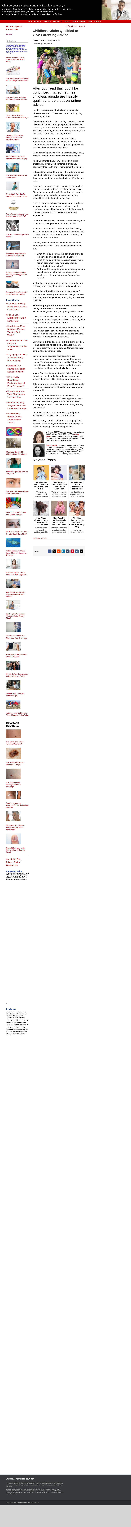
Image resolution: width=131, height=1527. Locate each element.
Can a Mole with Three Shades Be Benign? (14, 764)
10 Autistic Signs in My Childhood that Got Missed (16, 453)
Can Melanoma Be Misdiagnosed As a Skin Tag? (13, 785)
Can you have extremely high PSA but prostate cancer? (17, 80)
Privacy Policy (13, 862)
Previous (72, 26)
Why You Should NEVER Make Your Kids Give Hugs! (16, 637)
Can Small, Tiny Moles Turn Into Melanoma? (14, 743)
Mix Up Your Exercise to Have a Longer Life (16, 318)
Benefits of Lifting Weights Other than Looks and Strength (17, 405)
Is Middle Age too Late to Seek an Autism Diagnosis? (16, 574)
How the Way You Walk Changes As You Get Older (16, 394)
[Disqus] (59, 582)
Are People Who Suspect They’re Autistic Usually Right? (15, 616)
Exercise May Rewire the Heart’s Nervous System (16, 368)
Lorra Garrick (51, 445)
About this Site (13, 859)
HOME (9, 34)
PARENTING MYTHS (39, 538)
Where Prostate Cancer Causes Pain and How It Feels (15, 60)
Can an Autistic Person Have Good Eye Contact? (17, 492)
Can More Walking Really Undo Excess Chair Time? (17, 306)
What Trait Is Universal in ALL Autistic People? (16, 514)
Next (80, 26)
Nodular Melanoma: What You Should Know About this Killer (17, 805)
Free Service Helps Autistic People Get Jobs (16, 656)
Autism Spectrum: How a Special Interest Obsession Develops (16, 553)
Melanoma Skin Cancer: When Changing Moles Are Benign (15, 827)
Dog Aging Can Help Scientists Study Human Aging (17, 357)
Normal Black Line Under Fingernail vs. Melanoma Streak (15, 850)
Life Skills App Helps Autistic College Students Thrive (17, 675)
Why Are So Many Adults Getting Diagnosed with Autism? (15, 594)
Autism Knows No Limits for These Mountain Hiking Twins (17, 714)
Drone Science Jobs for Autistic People (15, 695)
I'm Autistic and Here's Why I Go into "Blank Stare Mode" (17, 533)
